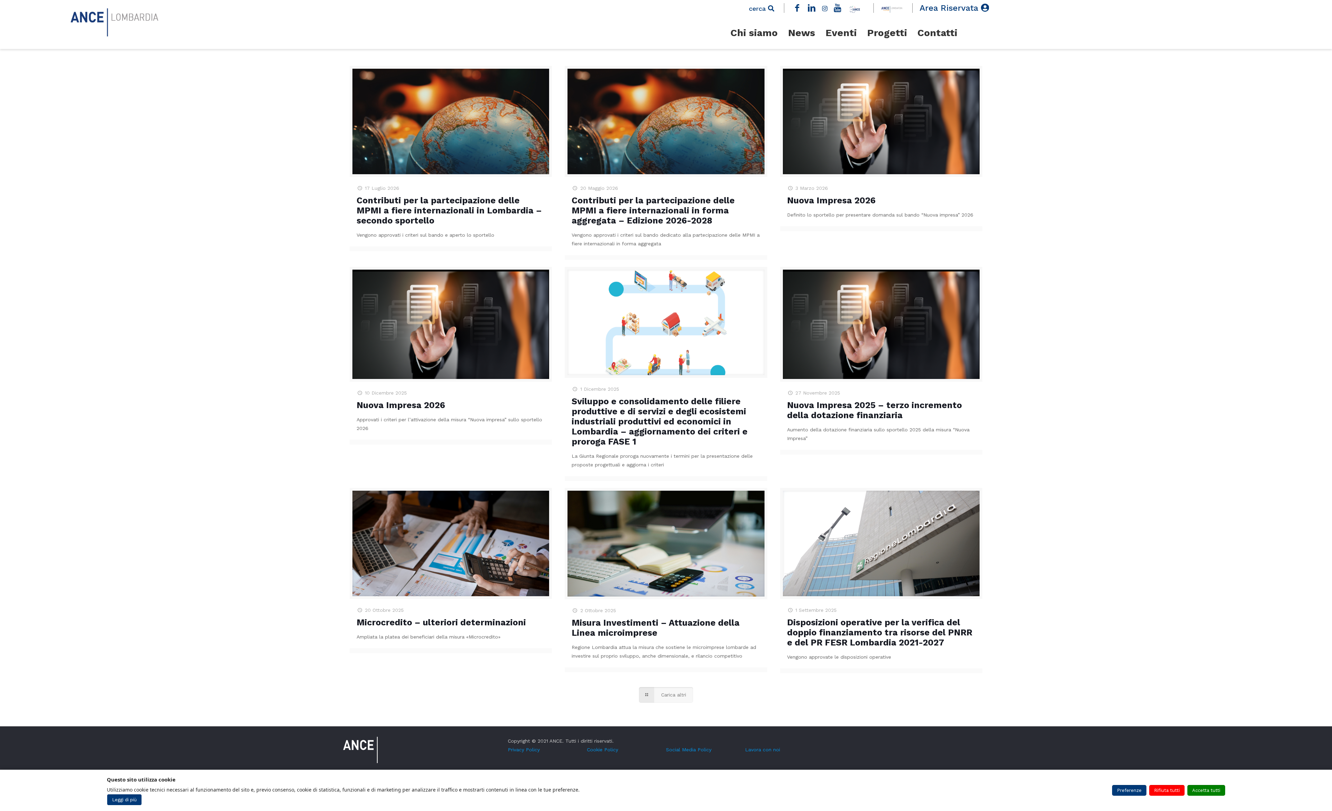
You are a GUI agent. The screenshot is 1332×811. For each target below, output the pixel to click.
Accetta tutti (1206, 790)
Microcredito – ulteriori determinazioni (441, 622)
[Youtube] (838, 8)
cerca (758, 8)
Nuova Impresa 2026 (831, 200)
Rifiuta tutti (1167, 790)
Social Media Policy (688, 749)
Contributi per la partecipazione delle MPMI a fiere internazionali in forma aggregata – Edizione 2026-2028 (653, 210)
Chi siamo (754, 33)
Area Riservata (950, 8)
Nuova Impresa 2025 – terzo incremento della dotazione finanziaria (874, 410)
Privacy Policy (524, 749)
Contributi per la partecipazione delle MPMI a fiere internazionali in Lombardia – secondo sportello (449, 210)
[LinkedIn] (812, 8)
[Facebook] (797, 8)
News (801, 33)
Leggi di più (124, 799)
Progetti (887, 33)
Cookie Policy (602, 749)
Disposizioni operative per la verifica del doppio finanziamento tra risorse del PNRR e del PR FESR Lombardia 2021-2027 (879, 632)
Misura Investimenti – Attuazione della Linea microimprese (656, 628)
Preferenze (1129, 790)
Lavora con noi (762, 749)
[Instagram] (824, 8)
